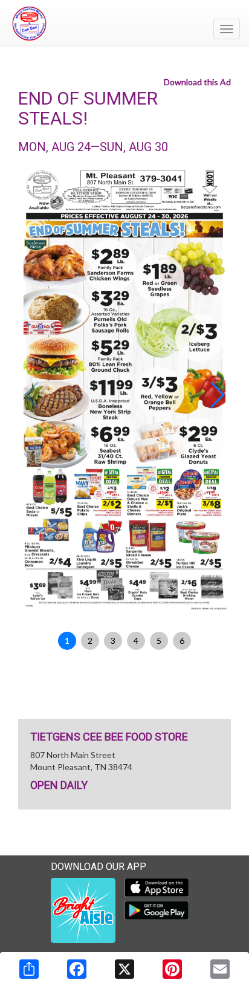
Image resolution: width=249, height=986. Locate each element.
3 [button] (113, 640)
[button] (217, 394)
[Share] (29, 969)
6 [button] (181, 640)
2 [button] (90, 640)
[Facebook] (77, 969)
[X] (124, 969)
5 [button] (159, 640)
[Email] (220, 969)
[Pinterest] (172, 969)
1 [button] (67, 640)
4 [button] (136, 640)
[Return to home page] (124, 23)
